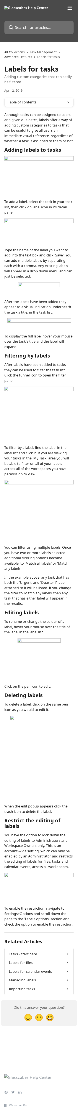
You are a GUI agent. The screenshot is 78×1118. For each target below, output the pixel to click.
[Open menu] (70, 7)
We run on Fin (18, 1105)
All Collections (14, 52)
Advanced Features (18, 57)
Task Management (43, 52)
